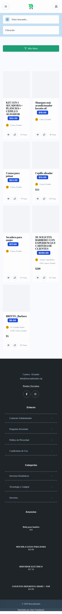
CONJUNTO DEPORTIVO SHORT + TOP (31, 587)
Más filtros (33, 48)
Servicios (13, 498)
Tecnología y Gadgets (19, 487)
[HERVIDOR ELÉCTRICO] (31, 561)
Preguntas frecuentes (18, 429)
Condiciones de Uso (18, 451)
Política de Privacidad (19, 440)
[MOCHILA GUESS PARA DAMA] (31, 541)
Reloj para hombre (31, 527)
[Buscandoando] (31, 6)
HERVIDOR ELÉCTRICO (31, 567)
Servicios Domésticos (19, 476)
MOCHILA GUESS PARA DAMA (31, 547)
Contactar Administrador (20, 418)
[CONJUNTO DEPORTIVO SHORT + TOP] (31, 581)
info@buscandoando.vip (31, 378)
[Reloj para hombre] (31, 521)
